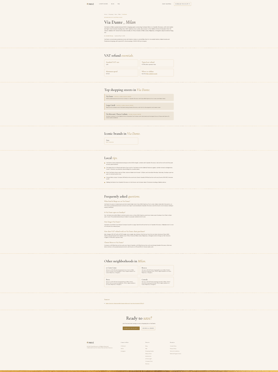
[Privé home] (90, 4)
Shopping (111, 14)
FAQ (119, 3)
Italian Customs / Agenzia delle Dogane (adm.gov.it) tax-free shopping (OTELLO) (125, 303)
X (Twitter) (123, 346)
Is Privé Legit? (148, 358)
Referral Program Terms (175, 353)
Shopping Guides (149, 351)
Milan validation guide (151, 74)
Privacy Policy (173, 348)
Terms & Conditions (174, 351)
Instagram (123, 351)
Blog (112, 3)
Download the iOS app (181, 4)
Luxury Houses (103, 3)
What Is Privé (148, 353)
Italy (116, 14)
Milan (119, 14)
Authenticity (148, 356)
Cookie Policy (173, 346)
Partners (147, 363)
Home (105, 14)
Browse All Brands (148, 328)
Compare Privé (148, 361)
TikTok (122, 348)
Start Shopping (166, 4)
